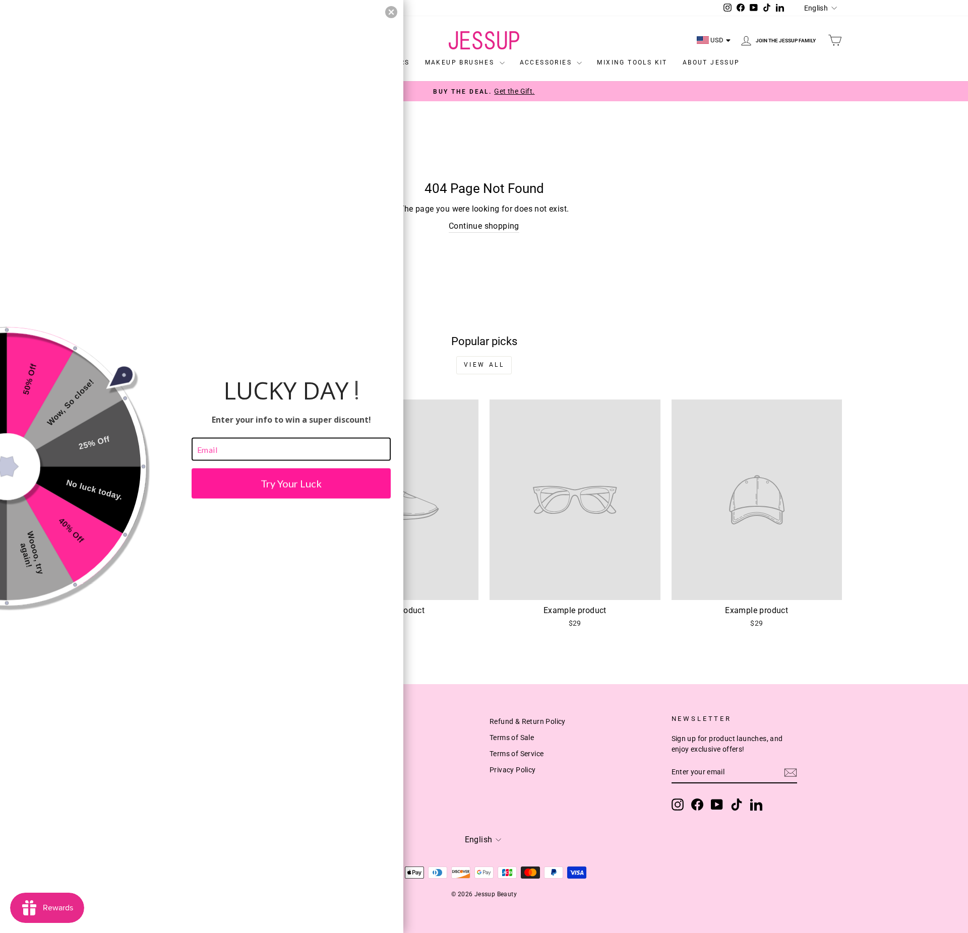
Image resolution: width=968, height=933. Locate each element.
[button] (391, 12)
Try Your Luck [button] (291, 484)
